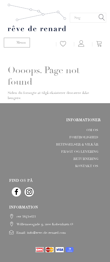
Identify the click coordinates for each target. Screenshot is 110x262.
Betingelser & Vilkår (77, 144)
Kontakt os (86, 166)
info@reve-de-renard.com (46, 233)
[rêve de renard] (37, 17)
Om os (92, 130)
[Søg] (102, 17)
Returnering (85, 159)
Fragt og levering (79, 152)
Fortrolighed (83, 137)
